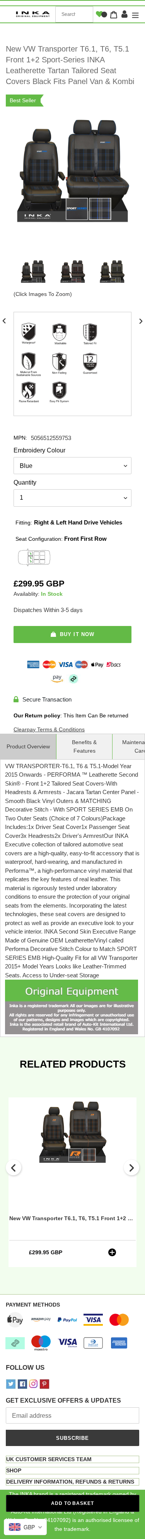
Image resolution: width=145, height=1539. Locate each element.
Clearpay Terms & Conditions (49, 729)
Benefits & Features (84, 746)
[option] (33, 274)
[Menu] (134, 14)
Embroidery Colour (39, 450)
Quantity (25, 482)
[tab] (72, 1459)
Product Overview (28, 746)
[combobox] (74, 14)
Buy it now (77, 634)
